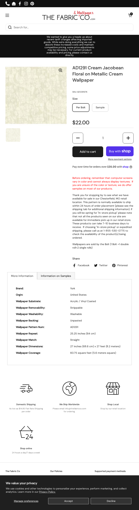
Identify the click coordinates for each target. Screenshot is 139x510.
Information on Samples (56, 276)
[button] (130, 15)
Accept (68, 501)
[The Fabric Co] (68, 15)
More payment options (120, 159)
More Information (22, 276)
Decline (111, 501)
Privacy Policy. (47, 491)
